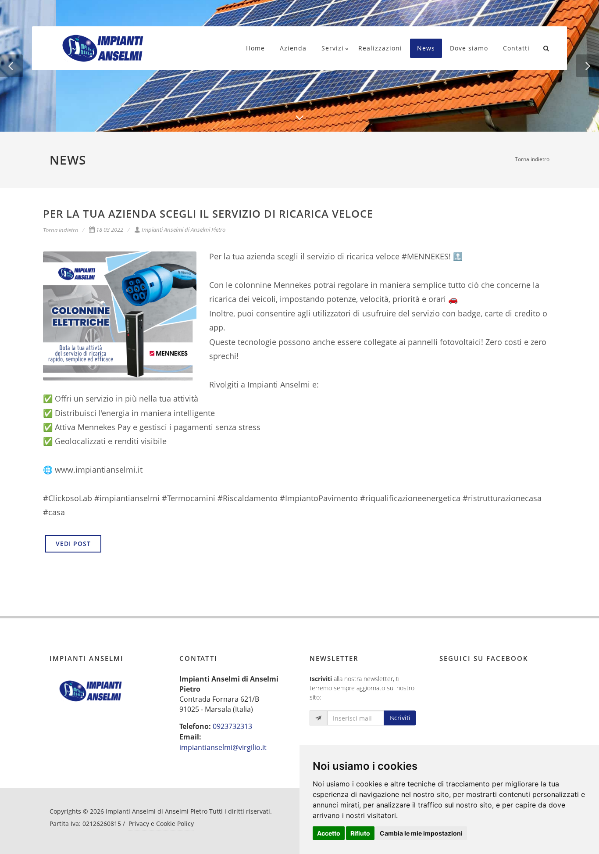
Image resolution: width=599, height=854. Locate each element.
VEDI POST (73, 543)
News (426, 48)
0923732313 (232, 726)
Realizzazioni (380, 48)
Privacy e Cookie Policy (161, 823)
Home (255, 48)
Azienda (293, 48)
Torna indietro (532, 159)
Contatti (516, 48)
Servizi (332, 48)
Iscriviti (399, 718)
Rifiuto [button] (360, 833)
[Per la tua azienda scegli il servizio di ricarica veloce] (119, 315)
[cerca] (546, 47)
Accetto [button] (328, 833)
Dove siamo (469, 48)
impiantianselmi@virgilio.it (223, 747)
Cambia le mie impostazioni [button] (421, 833)
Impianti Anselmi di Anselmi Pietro (183, 229)
